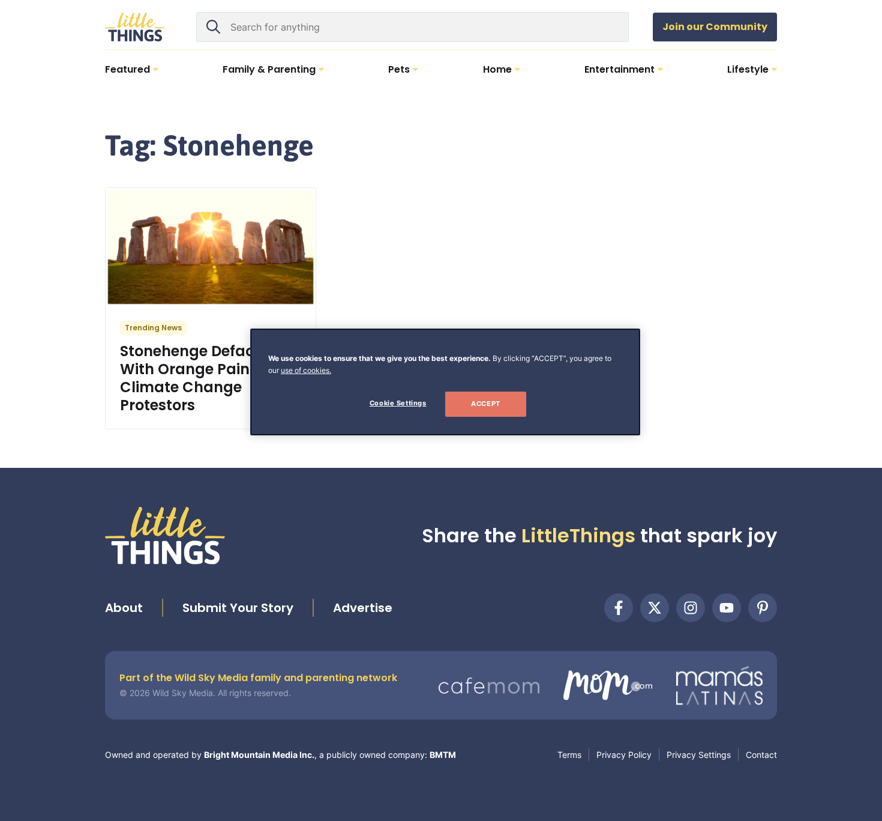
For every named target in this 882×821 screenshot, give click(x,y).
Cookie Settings (398, 403)
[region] (445, 382)
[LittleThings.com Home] (135, 27)
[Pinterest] (762, 607)
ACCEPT (485, 403)
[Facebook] (618, 607)
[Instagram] (690, 607)
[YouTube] (726, 607)
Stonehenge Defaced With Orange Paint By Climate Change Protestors (199, 378)
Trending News (153, 328)
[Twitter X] (654, 607)
